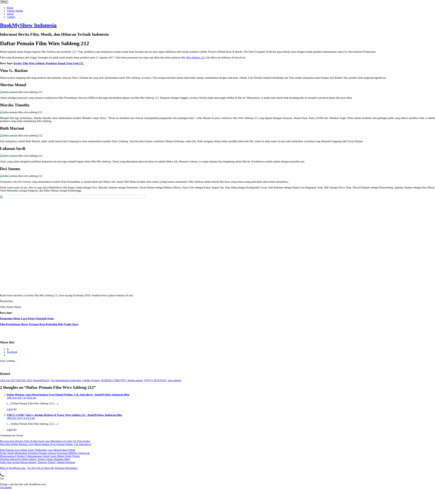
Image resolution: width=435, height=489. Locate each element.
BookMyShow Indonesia (28, 25)
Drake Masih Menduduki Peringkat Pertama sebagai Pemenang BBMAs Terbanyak (45, 453)
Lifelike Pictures (91, 380)
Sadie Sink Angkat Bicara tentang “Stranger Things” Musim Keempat (37, 462)
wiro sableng (174, 380)
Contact (11, 16)
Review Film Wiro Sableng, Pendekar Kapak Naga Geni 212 (49, 63)
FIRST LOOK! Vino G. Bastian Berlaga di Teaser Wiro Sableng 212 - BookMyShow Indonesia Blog (64, 415)
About (10, 13)
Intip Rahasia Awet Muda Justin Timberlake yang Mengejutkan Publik (37, 450)
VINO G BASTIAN (155, 380)
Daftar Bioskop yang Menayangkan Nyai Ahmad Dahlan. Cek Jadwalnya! (45, 444)
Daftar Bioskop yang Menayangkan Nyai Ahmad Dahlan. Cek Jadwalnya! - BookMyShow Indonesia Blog (68, 394)
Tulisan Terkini (15, 10)
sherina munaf (134, 380)
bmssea (37, 380)
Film (43, 380)
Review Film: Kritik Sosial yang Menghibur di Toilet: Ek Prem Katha (45, 441)
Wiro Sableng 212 (195, 57)
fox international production (66, 380)
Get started (6, 487)
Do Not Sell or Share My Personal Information (52, 468)
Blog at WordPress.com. (13, 468)
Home (10, 7)
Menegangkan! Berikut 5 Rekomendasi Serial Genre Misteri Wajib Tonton (40, 456)
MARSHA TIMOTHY (113, 380)
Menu (4, 2)
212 (48, 380)
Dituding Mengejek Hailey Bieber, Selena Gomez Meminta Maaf (35, 459)
